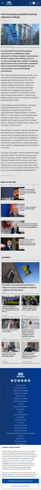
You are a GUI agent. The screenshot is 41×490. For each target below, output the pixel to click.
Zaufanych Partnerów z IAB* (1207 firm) (20, 460)
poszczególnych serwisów (13, 474)
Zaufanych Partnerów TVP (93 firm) (18, 462)
